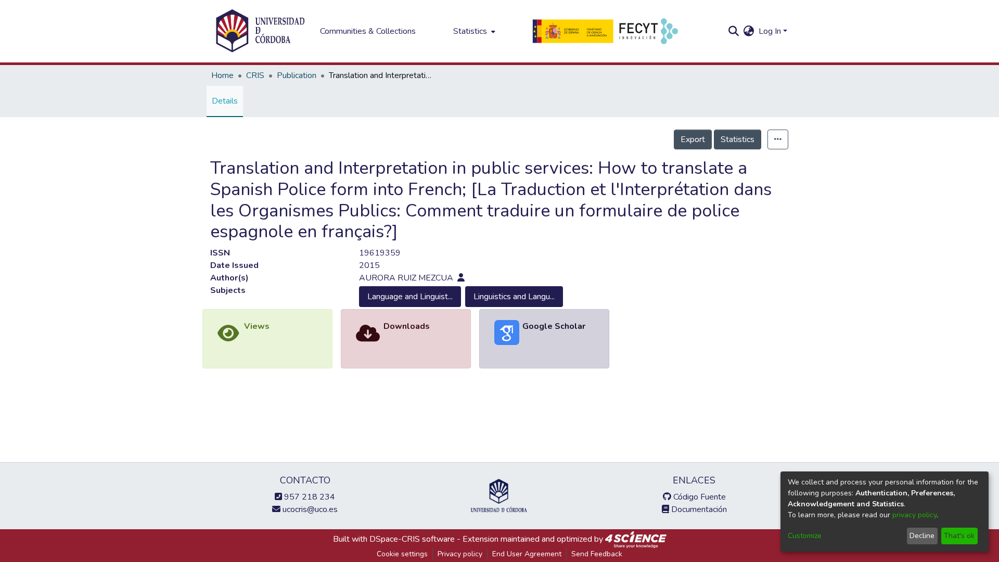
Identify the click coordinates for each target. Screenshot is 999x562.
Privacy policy (460, 554)
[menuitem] (473, 31)
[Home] (260, 31)
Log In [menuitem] (770, 31)
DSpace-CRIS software (412, 539)
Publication (296, 75)
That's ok (959, 536)
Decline (922, 536)
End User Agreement (526, 554)
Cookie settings (402, 554)
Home (222, 75)
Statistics (737, 139)
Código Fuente (698, 497)
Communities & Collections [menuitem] (368, 31)
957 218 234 (308, 497)
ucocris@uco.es (309, 509)
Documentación (698, 509)
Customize (805, 536)
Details (225, 101)
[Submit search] (733, 31)
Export (693, 139)
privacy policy (914, 515)
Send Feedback (596, 554)
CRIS (255, 75)
